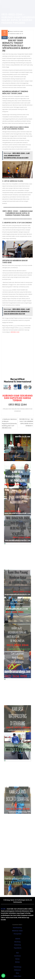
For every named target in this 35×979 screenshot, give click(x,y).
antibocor (21, 328)
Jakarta (17, 938)
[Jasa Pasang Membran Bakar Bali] (17, 501)
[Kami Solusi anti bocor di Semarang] (17, 800)
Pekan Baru (17, 976)
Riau (17, 973)
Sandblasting (17, 927)
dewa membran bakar (16, 31)
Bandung (17, 941)
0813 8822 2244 (17, 404)
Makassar (17, 970)
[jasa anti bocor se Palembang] (17, 854)
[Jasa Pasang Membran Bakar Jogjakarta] (17, 691)
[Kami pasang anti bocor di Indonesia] (17, 827)
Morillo (3, 909)
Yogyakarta (17, 948)
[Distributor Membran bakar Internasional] (17, 447)
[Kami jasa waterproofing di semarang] (17, 718)
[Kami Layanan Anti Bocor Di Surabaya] (17, 664)
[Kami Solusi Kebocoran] (17, 610)
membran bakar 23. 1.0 (16, 33)
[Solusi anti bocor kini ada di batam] (17, 773)
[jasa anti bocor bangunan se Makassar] (17, 881)
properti (15, 325)
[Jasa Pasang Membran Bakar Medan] (17, 528)
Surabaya (17, 956)
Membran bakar (7, 290)
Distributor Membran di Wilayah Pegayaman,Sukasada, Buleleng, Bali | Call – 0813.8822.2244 (9, 423)
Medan (17, 962)
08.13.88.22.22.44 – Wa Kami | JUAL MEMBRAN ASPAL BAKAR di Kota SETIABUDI (26, 422)
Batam (17, 959)
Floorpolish (17, 934)
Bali (17, 953)
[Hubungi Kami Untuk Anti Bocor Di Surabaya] (17, 556)
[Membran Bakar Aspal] (17, 474)
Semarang (17, 945)
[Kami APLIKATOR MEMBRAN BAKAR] (17, 637)
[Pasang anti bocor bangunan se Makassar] (17, 745)
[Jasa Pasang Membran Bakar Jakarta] (17, 583)
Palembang (17, 967)
